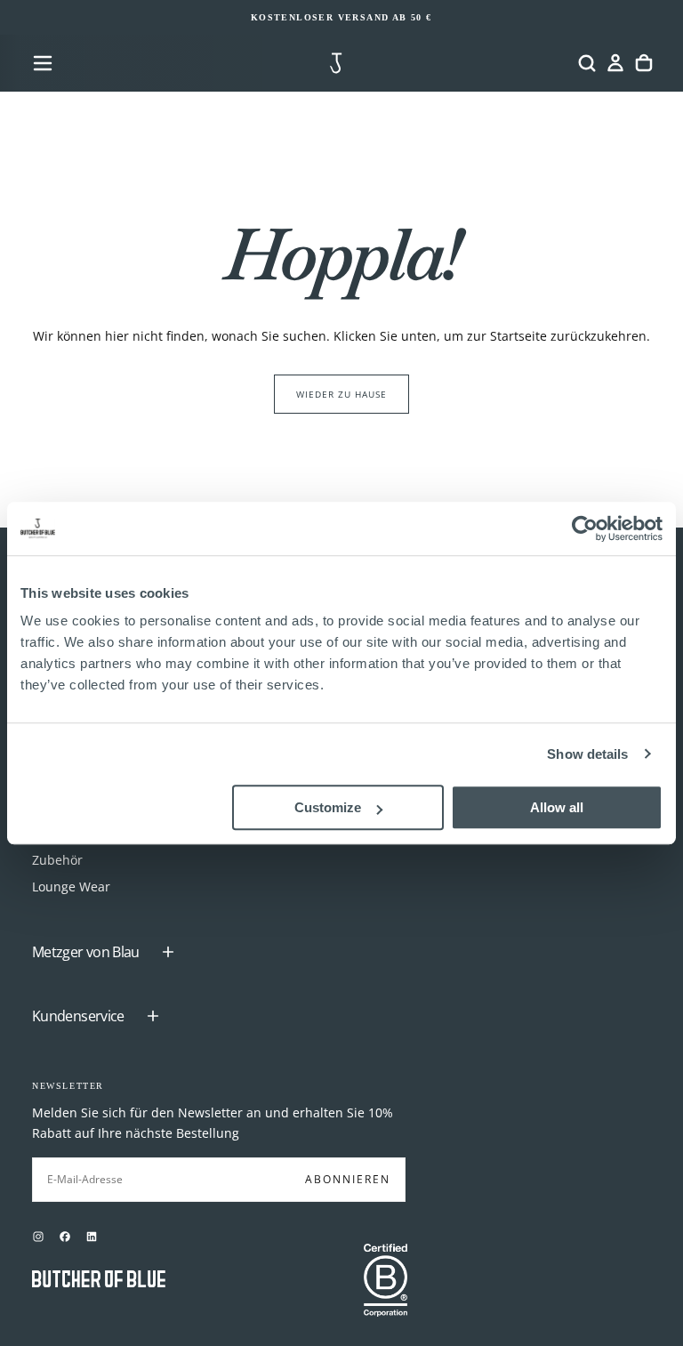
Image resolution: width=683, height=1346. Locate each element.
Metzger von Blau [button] (86, 952)
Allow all (556, 807)
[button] (42, 63)
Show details (587, 754)
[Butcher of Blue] (98, 1280)
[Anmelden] (615, 63)
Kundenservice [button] (78, 1016)
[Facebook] (65, 1236)
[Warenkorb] (644, 63)
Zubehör (57, 859)
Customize (327, 807)
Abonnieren (347, 1179)
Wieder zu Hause (341, 394)
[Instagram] (38, 1236)
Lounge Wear (71, 886)
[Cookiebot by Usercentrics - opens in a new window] (585, 528)
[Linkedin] (91, 1236)
